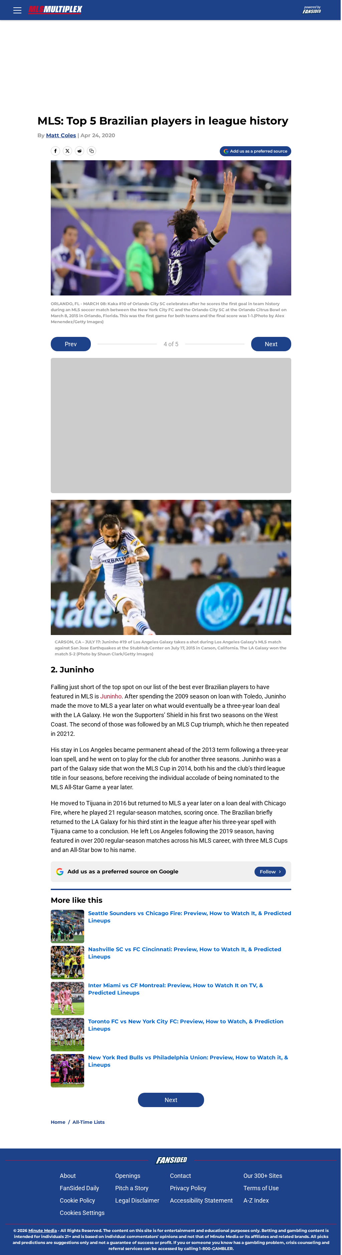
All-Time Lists (88, 1122)
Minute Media (42, 1230)
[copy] (91, 151)
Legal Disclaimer (137, 1200)
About (68, 1175)
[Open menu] (17, 10)
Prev (71, 344)
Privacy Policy (188, 1188)
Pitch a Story (132, 1188)
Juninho (111, 696)
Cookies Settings (82, 1212)
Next (271, 344)
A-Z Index (256, 1200)
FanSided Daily (79, 1188)
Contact (180, 1175)
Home (58, 1122)
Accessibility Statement (201, 1200)
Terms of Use (261, 1188)
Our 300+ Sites (262, 1175)
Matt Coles (61, 135)
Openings (127, 1175)
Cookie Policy (77, 1200)
